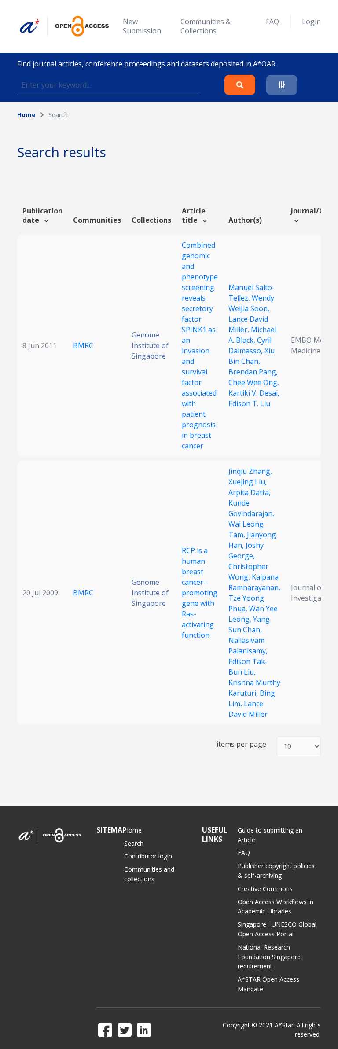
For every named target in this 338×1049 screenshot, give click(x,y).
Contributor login (148, 856)
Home (26, 114)
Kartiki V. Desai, (253, 393)
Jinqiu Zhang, (250, 471)
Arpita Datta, (249, 492)
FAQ (272, 21)
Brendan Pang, (253, 372)
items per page (241, 744)
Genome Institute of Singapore (150, 345)
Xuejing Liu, (247, 482)
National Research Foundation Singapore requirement (269, 957)
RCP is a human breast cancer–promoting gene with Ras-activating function (199, 593)
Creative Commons (265, 888)
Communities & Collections (205, 26)
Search (133, 843)
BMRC (83, 345)
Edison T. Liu (249, 403)
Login (311, 21)
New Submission (142, 26)
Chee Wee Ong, (253, 382)
